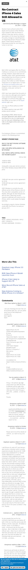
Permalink (23, 305)
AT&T (3, 221)
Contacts (9, 221)
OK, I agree (4, 567)
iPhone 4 (18, 223)
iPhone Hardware (8, 223)
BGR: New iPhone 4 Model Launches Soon (12, 274)
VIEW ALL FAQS (22, 157)
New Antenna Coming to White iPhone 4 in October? (13, 292)
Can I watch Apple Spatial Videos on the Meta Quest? (13, 154)
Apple (21, 219)
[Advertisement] (14, 242)
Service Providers (12, 219)
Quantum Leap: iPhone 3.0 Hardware (12, 268)
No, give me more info (18, 567)
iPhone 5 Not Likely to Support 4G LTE (10, 280)
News (4, 219)
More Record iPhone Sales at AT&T (13, 286)
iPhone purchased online (11, 84)
